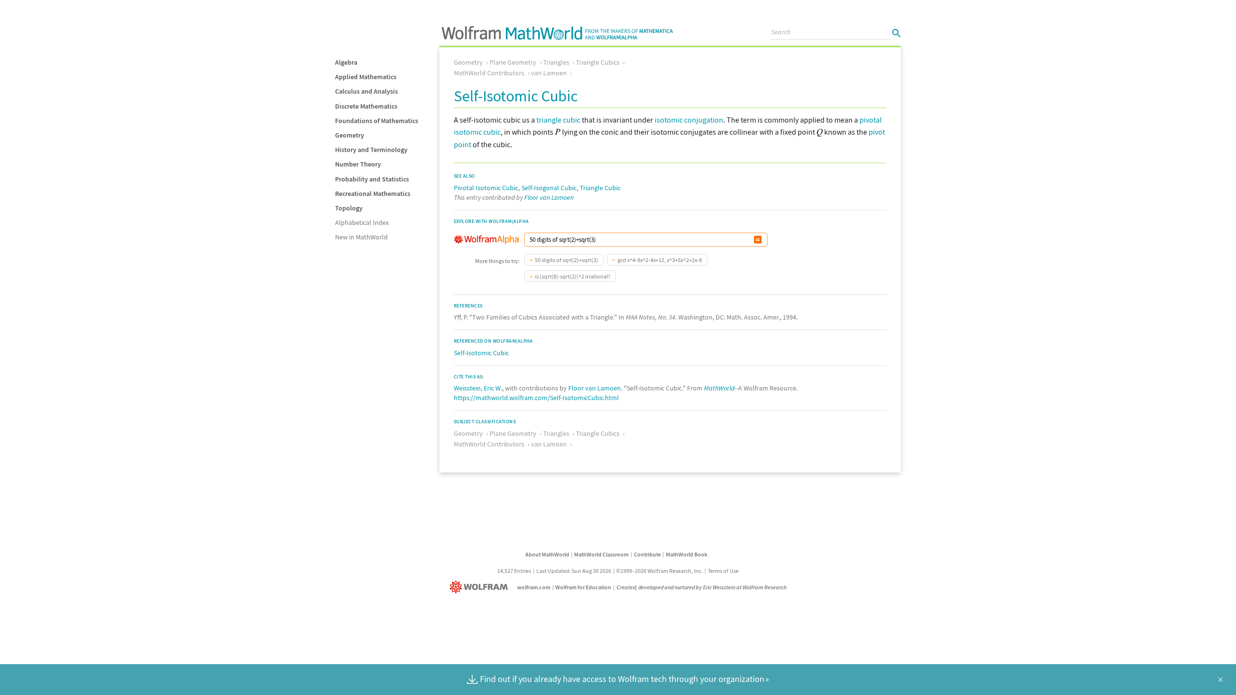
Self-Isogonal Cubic (548, 187)
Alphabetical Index (362, 222)
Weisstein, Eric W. (478, 388)
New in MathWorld (361, 237)
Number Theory (358, 164)
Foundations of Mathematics (376, 120)
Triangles (556, 62)
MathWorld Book (686, 554)
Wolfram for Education (583, 587)
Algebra (346, 62)
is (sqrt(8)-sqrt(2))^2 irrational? (572, 276)
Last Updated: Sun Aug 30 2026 (573, 570)
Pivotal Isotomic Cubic (486, 187)
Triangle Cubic (600, 187)
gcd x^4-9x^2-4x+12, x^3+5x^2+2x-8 (660, 260)
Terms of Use (723, 570)
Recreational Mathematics (372, 193)
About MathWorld (547, 554)
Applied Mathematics (365, 76)
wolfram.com (533, 587)
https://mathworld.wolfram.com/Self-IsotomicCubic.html (536, 397)
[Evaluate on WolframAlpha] (757, 239)
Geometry (349, 135)
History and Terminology (371, 149)
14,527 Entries (514, 570)
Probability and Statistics (372, 179)
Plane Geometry (513, 62)
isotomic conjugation (689, 120)
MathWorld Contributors (489, 73)
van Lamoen (549, 73)
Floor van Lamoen (549, 197)
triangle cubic (558, 120)
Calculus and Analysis (366, 91)
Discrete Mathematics (366, 106)
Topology (349, 208)
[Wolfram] (480, 587)
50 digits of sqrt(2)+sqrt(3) (566, 260)
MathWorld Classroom (601, 554)
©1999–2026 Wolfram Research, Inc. (659, 570)
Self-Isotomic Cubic (481, 352)
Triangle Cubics (597, 62)
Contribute (647, 554)
